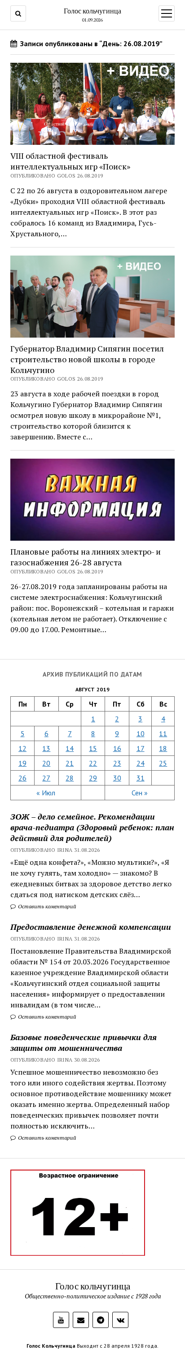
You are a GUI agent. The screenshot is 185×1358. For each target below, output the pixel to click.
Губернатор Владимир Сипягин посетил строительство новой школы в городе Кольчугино (87, 359)
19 (22, 763)
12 (22, 748)
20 (46, 763)
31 (141, 777)
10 (141, 733)
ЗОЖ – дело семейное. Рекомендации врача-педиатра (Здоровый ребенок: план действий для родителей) (92, 827)
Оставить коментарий (46, 906)
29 (93, 777)
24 (141, 763)
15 (93, 748)
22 (93, 763)
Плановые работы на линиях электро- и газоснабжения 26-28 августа (85, 557)
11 (163, 733)
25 (163, 763)
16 (117, 748)
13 (46, 748)
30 (117, 777)
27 (46, 777)
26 (22, 777)
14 (70, 748)
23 (117, 763)
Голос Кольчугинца (50, 1345)
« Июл (45, 792)
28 (70, 777)
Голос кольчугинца (92, 11)
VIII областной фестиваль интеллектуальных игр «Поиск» (70, 161)
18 (163, 748)
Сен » (140, 792)
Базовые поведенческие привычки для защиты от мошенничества (83, 1042)
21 (70, 763)
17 (141, 748)
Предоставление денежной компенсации (90, 926)
